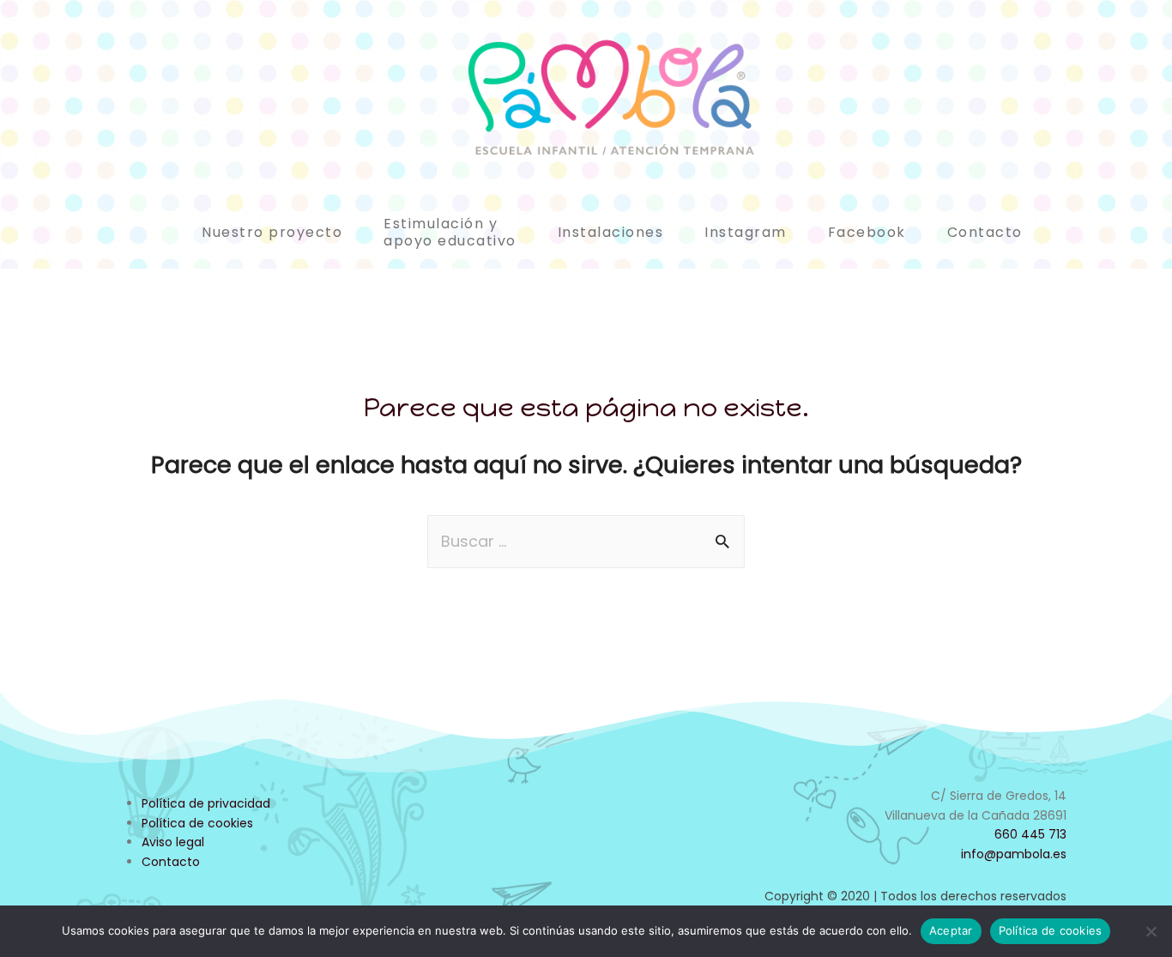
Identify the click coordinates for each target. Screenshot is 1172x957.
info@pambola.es (1013, 854)
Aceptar (951, 930)
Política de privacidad (206, 803)
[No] (1150, 931)
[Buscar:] (586, 541)
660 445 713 (1030, 834)
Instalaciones (611, 232)
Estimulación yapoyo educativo (450, 232)
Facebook (867, 232)
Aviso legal (173, 842)
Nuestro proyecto (272, 232)
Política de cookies (197, 823)
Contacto (985, 232)
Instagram (745, 232)
